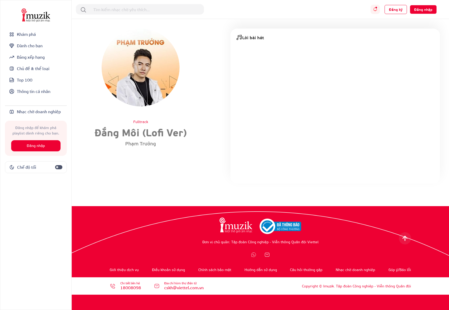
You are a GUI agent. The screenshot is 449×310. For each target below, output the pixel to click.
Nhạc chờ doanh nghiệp (355, 269)
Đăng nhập (36, 146)
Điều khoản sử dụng (168, 269)
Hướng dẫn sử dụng (261, 269)
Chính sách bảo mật (214, 269)
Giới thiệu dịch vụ (124, 269)
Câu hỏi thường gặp (306, 269)
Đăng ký (395, 9)
